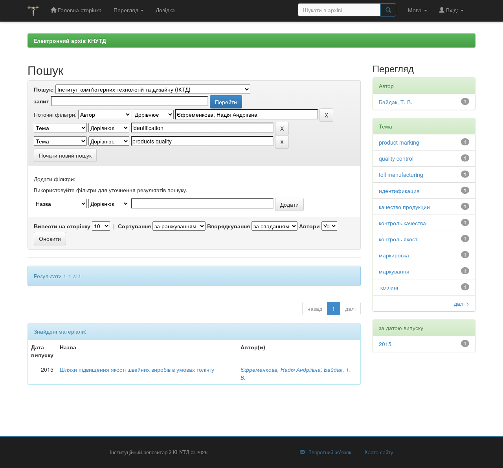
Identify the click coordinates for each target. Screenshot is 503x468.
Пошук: (44, 89)
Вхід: (452, 10)
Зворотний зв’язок (329, 452)
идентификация (399, 191)
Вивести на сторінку (62, 226)
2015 (385, 344)
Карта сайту (378, 452)
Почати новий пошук (65, 155)
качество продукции (404, 207)
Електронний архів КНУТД (69, 40)
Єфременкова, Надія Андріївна (280, 369)
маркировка (394, 255)
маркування (394, 271)
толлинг (389, 287)
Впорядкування (228, 226)
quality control (396, 158)
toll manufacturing (401, 174)
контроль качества (402, 223)
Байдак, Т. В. (395, 102)
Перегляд (127, 10)
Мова (415, 10)
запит (41, 101)
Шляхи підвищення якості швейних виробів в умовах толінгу (137, 369)
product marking (399, 142)
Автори (309, 226)
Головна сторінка (79, 10)
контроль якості (399, 239)
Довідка (165, 10)
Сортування (134, 226)
